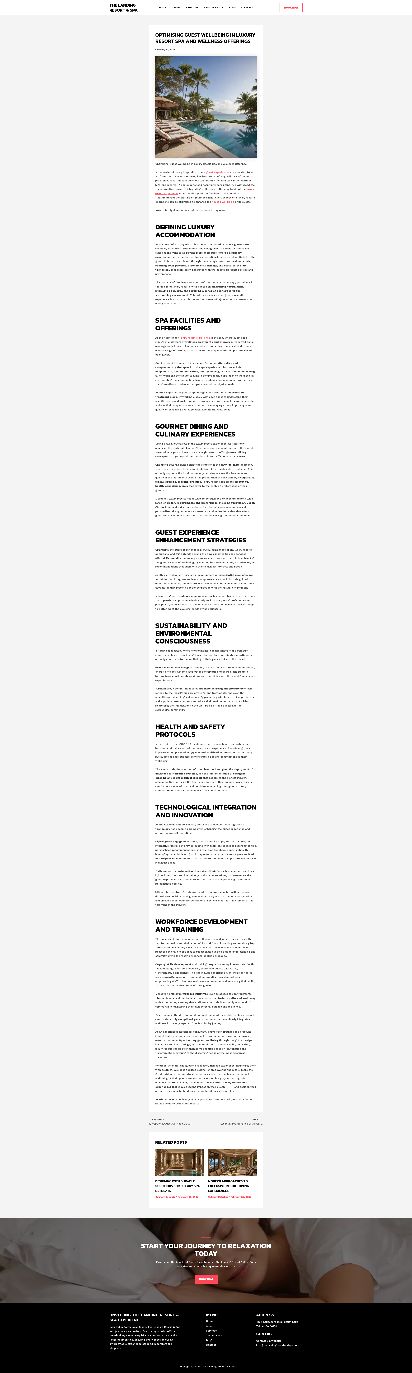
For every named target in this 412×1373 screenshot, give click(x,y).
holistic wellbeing (223, 201)
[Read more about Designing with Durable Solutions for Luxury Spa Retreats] (179, 1162)
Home (162, 7)
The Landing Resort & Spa (123, 7)
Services (192, 7)
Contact (247, 7)
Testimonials (214, 7)
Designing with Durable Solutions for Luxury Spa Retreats (177, 1186)
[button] (291, 7)
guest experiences (217, 172)
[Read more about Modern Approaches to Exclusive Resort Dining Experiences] (232, 1162)
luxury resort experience (195, 337)
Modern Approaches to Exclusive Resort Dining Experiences (228, 1186)
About (176, 7)
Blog (232, 7)
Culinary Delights (165, 1197)
